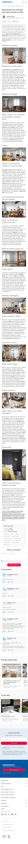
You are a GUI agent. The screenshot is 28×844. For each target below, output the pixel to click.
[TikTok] (15, 814)
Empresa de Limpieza (5, 786)
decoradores (6, 534)
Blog (2, 788)
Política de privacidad (7, 824)
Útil (5, 581)
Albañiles (3, 795)
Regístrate (3, 803)
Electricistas (3, 794)
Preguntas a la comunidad (6, 789)
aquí (22, 754)
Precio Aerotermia (5, 783)
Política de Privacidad (13, 747)
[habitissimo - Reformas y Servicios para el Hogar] (6, 2)
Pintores (2, 793)
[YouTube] (12, 814)
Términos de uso (6, 748)
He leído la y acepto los (13, 748)
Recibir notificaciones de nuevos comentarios (11, 561)
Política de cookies (6, 827)
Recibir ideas (14, 743)
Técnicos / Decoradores (12, 531)
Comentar (12, 581)
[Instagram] (2, 814)
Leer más (14, 687)
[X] (9, 814)
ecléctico (5, 159)
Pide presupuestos (14, 841)
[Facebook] (5, 814)
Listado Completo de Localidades (8, 797)
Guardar (16, 21)
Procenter (3, 792)
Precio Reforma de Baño (6, 782)
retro (20, 406)
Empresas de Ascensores (6, 785)
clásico (11, 110)
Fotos (2, 790)
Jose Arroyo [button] (6, 110)
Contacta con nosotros (5, 811)
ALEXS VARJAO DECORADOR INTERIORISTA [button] (11, 157)
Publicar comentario (14, 564)
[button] (14, 781)
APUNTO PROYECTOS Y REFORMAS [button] (10, 265)
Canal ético (3, 809)
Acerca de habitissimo (5, 807)
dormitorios (6, 478)
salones (15, 110)
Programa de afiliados (5, 810)
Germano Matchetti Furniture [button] (8, 406)
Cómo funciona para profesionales (8, 804)
